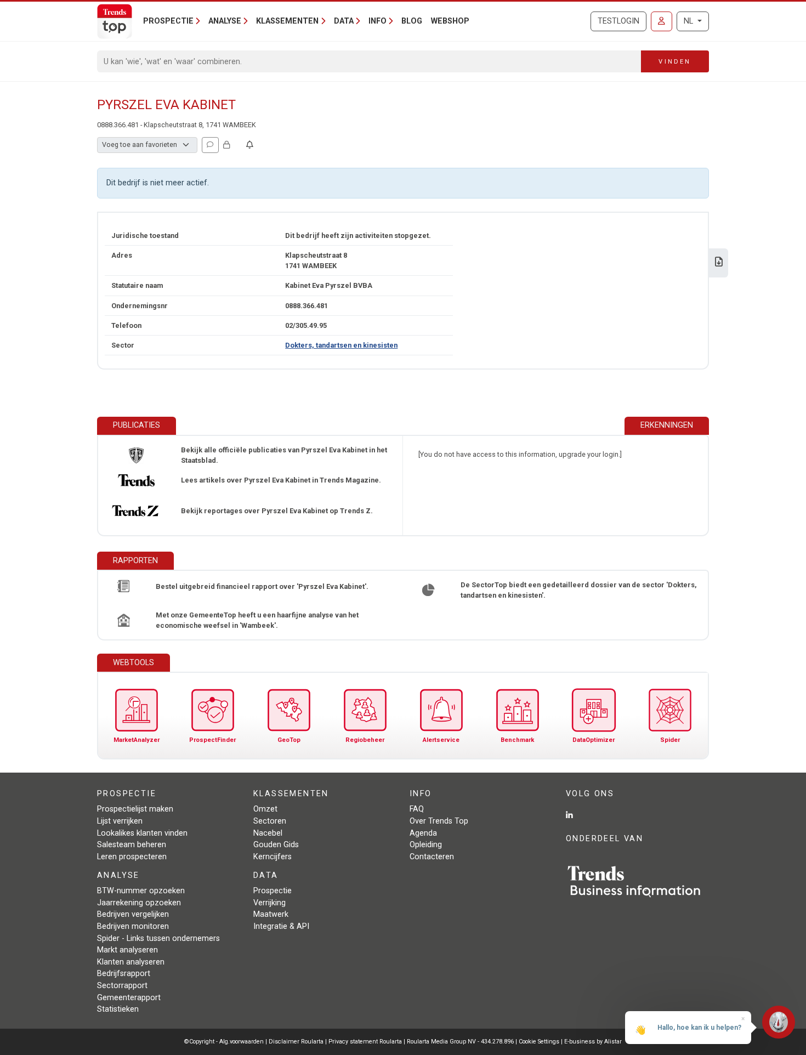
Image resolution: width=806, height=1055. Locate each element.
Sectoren (269, 821)
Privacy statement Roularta (365, 1041)
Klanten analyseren (130, 962)
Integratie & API (281, 926)
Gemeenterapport (129, 997)
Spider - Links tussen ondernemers (158, 938)
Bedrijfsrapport (123, 973)
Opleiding (426, 844)
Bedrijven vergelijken (133, 914)
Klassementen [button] (287, 21)
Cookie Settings (540, 1041)
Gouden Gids (276, 844)
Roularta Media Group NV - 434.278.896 (461, 1041)
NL (689, 21)
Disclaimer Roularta (296, 1041)
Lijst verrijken (120, 821)
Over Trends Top (439, 821)
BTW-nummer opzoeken (141, 890)
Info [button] (377, 21)
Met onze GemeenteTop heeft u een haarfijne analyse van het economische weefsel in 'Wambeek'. (257, 620)
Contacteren (432, 856)
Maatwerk (270, 914)
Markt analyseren (127, 950)
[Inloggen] (661, 21)
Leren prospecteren (132, 856)
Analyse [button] (224, 21)
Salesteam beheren (131, 844)
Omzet (265, 809)
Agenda (423, 833)
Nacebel (267, 833)
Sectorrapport (122, 985)
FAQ (417, 809)
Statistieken (118, 1009)
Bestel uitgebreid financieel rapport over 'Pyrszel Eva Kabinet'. (262, 586)
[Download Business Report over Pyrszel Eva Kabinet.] (719, 263)
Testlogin (618, 21)
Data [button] (344, 21)
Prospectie (272, 890)
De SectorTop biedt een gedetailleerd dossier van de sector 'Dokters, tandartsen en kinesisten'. (579, 590)
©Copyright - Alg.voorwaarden (224, 1041)
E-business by (593, 1041)
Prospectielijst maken (135, 809)
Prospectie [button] (168, 21)
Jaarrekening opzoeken (139, 902)
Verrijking (269, 902)
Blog (411, 21)
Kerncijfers (272, 856)
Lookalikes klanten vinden (142, 833)
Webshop (450, 21)
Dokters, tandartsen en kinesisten (341, 345)
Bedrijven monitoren (133, 926)
